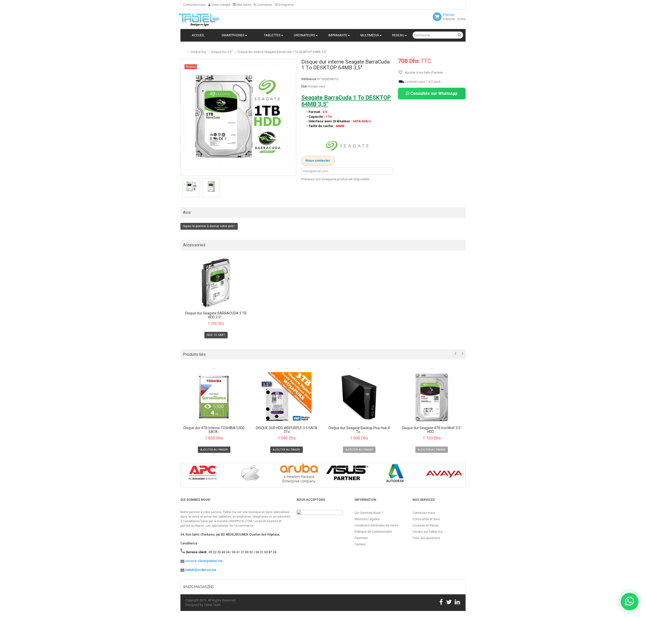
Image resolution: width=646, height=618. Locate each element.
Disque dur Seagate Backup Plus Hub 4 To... (359, 430)
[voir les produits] (202, 475)
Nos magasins (199, 586)
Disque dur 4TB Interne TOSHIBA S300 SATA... (214, 430)
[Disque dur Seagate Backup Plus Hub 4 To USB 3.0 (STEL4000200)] (359, 397)
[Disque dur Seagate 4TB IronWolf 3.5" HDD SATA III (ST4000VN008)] (431, 397)
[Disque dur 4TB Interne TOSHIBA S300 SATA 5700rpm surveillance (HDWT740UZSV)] (214, 397)
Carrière (360, 544)
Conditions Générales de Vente (376, 525)
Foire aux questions (426, 538)
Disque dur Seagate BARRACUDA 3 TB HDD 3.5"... (216, 315)
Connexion (264, 5)
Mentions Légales (367, 519)
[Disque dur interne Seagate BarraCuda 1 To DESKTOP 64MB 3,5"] (191, 186)
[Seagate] (347, 145)
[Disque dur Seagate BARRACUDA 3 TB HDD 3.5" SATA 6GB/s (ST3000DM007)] (216, 283)
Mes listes (243, 5)
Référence (308, 79)
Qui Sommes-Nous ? (369, 513)
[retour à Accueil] (182, 50)
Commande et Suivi (426, 519)
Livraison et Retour (426, 525)
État (304, 86)
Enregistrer (286, 5)
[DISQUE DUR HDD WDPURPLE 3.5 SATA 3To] (286, 397)
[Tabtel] (205, 19)
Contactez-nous (194, 5)
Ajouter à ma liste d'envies (423, 72)
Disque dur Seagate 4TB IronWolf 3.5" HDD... (432, 430)
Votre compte (220, 5)
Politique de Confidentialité (373, 532)
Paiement (361, 538)
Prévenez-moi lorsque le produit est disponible (335, 179)
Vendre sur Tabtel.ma (427, 532)
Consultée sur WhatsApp (433, 93)
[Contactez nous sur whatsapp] (629, 601)
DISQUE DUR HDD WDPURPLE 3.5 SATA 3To (286, 430)
